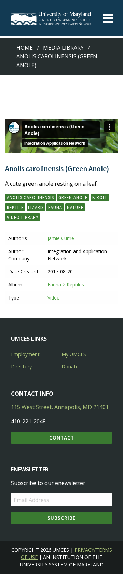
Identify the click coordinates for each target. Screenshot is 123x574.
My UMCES (74, 354)
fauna (55, 207)
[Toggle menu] (108, 18)
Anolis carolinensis (30, 197)
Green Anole (72, 197)
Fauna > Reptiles (65, 284)
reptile (15, 207)
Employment (25, 354)
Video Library (22, 217)
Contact (61, 437)
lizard (35, 207)
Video (53, 297)
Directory (21, 366)
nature (75, 207)
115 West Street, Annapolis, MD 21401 (60, 407)
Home (24, 47)
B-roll (100, 197)
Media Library (63, 47)
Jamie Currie (60, 238)
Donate (70, 366)
